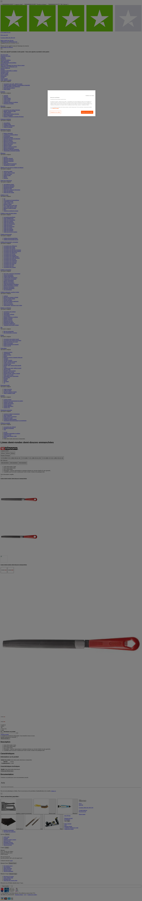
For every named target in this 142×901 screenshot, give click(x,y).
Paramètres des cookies (55, 112)
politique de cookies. (55, 108)
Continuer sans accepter (90, 95)
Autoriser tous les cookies (87, 112)
